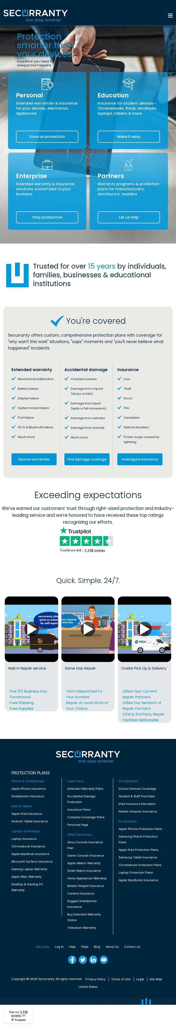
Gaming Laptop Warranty (29, 869)
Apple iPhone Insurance (28, 788)
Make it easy (128, 136)
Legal (140, 979)
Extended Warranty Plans (85, 788)
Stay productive (47, 217)
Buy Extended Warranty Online (84, 917)
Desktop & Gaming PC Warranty (27, 887)
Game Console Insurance (85, 855)
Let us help (129, 217)
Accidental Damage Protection (81, 799)
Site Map (156, 979)
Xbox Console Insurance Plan (85, 845)
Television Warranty (81, 927)
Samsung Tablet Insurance (138, 857)
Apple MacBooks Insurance (138, 880)
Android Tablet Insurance (29, 821)
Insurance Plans (79, 809)
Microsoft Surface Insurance (32, 861)
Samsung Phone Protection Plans (138, 839)
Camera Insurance (80, 893)
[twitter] (83, 960)
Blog (97, 946)
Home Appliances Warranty (87, 878)
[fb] (72, 960)
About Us (112, 946)
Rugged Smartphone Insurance (82, 904)
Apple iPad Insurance (26, 813)
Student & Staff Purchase (137, 796)
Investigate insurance (140, 459)
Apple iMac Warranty (26, 876)
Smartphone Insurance (27, 796)
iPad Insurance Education (137, 804)
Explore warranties (34, 459)
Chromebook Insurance (28, 846)
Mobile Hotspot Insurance (85, 886)
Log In (59, 946)
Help (72, 946)
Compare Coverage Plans (85, 817)
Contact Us (132, 946)
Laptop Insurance (24, 839)
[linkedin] (93, 960)
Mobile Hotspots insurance (138, 811)
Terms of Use (120, 979)
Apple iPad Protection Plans (138, 850)
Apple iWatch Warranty (83, 863)
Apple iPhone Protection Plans (140, 829)
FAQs (84, 946)
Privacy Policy (95, 979)
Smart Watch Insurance (84, 870)
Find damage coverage (87, 459)
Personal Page (77, 824)
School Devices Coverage (137, 788)
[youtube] (104, 960)
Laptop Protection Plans (136, 872)
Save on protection (47, 136)
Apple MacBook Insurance (30, 854)
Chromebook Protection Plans (140, 865)
